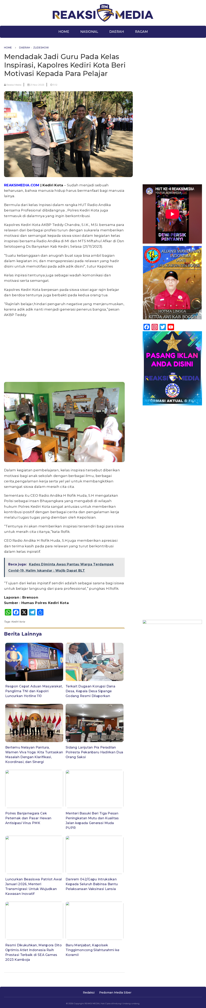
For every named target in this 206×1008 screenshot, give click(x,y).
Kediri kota (18, 621)
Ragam (141, 32)
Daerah (116, 32)
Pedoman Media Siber (115, 992)
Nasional (89, 32)
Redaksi (89, 992)
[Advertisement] (64, 349)
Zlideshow (41, 47)
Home (63, 32)
